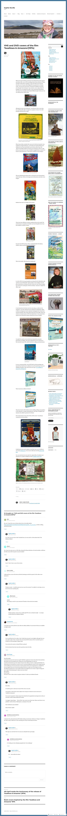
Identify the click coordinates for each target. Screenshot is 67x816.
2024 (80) (50, 68)
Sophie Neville (9, 8)
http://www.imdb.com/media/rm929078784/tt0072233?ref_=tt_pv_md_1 (20, 524)
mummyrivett (10, 621)
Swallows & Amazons (41, 13)
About (5, 13)
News (22, 13)
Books (9, 13)
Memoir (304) (51, 53)
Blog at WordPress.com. (14, 811)
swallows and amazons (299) (54, 58)
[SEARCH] (62, 46)
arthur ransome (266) (53, 61)
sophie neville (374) (52, 57)
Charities (58, 13)
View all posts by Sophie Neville (34, 503)
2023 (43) (50, 69)
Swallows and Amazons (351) (54, 52)
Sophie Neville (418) (52, 49)
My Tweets (50, 349)
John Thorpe (9, 654)
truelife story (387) (52, 50)
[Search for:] (54, 46)
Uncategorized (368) (52, 51)
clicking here (23, 450)
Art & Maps (28, 13)
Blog (19, 13)
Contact (5, 16)
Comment (41, 779)
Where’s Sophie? (50, 13)
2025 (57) (50, 67)
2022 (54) (50, 70)
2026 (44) (50, 66)
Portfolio (33, 13)
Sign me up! (51, 420)
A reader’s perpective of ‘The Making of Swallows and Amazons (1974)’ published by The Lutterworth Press (55, 399)
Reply (5, 529)
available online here (37, 456)
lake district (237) (52, 62)
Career (13, 13)
